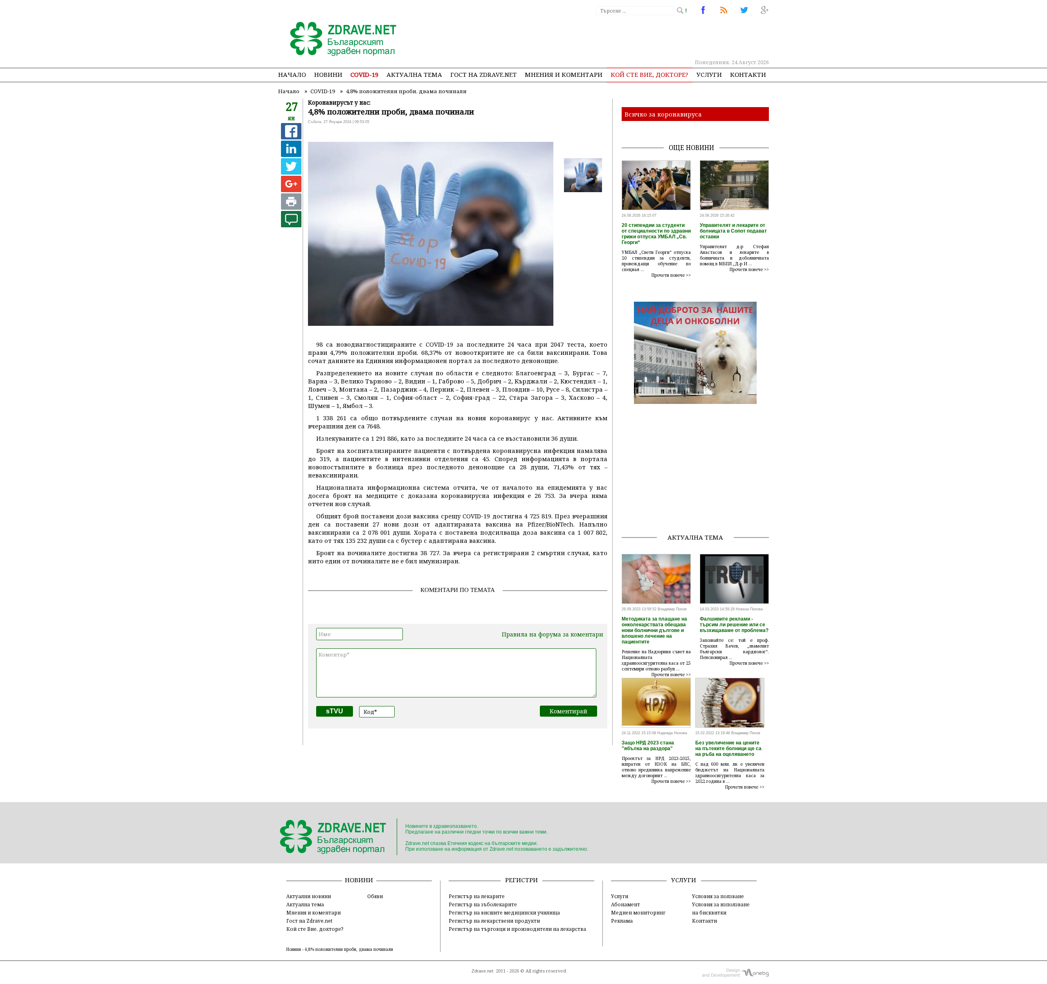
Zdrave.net (482, 970)
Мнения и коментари (563, 74)
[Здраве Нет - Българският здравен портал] (338, 39)
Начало (292, 74)
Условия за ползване (718, 896)
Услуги (709, 74)
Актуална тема (414, 74)
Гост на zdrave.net (483, 74)
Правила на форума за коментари (552, 634)
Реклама (622, 920)
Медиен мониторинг (638, 912)
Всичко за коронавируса (663, 114)
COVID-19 (364, 74)
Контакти (748, 74)
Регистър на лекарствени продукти (494, 920)
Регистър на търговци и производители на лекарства (517, 929)
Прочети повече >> (671, 275)
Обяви (375, 896)
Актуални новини (308, 896)
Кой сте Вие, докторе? (649, 74)
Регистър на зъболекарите (483, 904)
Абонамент (625, 904)
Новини (328, 74)
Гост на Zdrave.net (309, 920)
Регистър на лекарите (477, 896)
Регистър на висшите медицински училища (504, 912)
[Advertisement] (619, 36)
